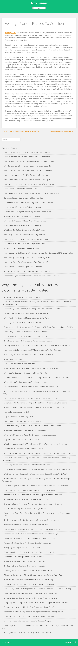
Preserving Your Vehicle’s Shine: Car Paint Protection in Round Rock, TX (29, 607)
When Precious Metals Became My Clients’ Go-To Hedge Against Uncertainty (31, 368)
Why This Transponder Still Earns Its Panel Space (21, 439)
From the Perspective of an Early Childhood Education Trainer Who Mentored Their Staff (36, 485)
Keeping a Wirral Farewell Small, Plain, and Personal (22, 207)
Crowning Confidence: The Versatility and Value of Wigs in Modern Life (29, 552)
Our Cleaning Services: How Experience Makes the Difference (26, 332)
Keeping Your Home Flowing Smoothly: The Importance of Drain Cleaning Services (33, 612)
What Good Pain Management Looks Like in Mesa (22, 248)
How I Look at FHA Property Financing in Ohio (20, 189)
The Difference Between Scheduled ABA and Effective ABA (25, 430)
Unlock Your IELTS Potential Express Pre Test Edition (23, 267)
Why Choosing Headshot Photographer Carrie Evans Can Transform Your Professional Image (38, 589)
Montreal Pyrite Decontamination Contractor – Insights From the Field (29, 354)
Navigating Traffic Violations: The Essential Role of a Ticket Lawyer (27, 543)
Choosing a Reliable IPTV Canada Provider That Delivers (24, 322)
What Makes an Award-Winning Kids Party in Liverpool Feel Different (28, 202)
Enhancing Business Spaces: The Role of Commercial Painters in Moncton (30, 598)
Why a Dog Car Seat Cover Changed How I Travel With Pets (25, 373)
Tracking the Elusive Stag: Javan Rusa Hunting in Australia (24, 566)
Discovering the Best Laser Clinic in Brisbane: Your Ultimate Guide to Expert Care (33, 575)
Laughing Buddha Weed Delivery (61, 131)
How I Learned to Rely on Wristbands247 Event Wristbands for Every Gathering (32, 350)
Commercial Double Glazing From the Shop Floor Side (23, 198)
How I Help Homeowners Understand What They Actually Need (27, 465)
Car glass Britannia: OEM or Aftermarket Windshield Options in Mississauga (31, 534)
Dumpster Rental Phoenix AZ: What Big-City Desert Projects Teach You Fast (31, 398)
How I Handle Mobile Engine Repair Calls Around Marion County (27, 239)
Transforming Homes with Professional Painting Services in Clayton (28, 341)
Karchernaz (39, 3)
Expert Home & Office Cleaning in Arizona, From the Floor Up (26, 421)
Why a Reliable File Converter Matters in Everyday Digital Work (26, 318)
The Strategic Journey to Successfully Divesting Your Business (26, 525)
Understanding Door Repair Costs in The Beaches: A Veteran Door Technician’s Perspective (37, 469)
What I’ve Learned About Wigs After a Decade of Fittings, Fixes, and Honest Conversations (36, 444)
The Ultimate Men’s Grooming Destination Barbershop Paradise (27, 271)
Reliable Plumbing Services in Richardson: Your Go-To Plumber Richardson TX (32, 529)
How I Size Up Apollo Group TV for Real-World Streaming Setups (27, 257)
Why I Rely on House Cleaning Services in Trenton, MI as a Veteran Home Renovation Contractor (39, 453)
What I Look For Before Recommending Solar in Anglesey (24, 230)
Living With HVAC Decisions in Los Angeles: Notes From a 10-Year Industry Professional (35, 403)
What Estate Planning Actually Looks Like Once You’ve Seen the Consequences (32, 426)
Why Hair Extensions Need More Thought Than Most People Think (28, 166)
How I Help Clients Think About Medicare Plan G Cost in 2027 (26, 262)
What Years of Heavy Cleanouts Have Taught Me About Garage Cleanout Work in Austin (35, 474)
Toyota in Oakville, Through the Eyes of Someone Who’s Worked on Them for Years (34, 407)
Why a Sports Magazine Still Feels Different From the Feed (25, 221)
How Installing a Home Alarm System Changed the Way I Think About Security (32, 309)
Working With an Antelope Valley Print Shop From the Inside (25, 382)
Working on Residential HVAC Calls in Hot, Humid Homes (24, 244)
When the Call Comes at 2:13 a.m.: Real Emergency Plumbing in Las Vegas (30, 435)
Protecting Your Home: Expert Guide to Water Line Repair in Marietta (29, 616)
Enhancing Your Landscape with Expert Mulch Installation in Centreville (29, 584)
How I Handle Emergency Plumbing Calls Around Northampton (26, 175)
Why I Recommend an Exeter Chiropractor (19, 364)
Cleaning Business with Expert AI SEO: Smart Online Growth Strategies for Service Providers (37, 345)
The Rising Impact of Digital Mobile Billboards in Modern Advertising (28, 580)
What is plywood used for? (13, 359)
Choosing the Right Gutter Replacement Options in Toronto (25, 336)
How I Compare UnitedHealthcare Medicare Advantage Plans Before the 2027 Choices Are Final (39, 253)
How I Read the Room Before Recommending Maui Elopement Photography (31, 193)
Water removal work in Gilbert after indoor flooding (22, 225)
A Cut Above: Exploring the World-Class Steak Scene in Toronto (26, 499)
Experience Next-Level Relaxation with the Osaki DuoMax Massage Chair (30, 593)
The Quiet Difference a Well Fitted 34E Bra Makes (22, 216)
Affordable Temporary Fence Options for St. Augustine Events (26, 508)
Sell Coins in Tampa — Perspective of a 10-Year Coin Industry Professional (31, 387)
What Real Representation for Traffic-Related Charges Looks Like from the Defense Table (36, 377)
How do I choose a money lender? (16, 412)
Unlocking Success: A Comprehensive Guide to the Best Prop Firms (28, 570)
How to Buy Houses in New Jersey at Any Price (21, 131)
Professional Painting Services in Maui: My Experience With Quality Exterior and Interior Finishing (38, 327)
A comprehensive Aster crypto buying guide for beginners (24, 561)
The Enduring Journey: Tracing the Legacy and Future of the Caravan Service (31, 520)
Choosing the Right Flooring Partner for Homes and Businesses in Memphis (31, 276)
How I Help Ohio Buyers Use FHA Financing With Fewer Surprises (27, 152)
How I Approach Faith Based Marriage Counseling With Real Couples (29, 161)
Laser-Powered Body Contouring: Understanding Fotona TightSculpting (29, 490)
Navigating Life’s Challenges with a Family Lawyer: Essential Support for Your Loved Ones (36, 602)
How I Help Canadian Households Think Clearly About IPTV (25, 234)
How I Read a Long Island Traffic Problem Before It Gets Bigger (27, 180)
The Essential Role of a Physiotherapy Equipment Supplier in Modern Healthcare (33, 495)
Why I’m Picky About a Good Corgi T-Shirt (18, 416)
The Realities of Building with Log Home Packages (22, 297)
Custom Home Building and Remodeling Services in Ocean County (27, 212)
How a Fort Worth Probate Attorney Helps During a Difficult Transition (29, 184)
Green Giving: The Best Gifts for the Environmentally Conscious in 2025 (29, 538)
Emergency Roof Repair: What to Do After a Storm (22, 547)
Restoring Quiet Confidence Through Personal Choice (23, 449)
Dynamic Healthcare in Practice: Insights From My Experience (26, 313)
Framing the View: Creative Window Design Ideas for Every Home (27, 632)
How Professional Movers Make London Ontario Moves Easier (27, 157)
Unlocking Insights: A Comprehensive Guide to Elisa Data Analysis (27, 621)
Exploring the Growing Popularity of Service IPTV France (24, 557)
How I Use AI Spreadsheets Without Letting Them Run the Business (28, 170)
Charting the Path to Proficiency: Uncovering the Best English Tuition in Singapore (33, 504)
